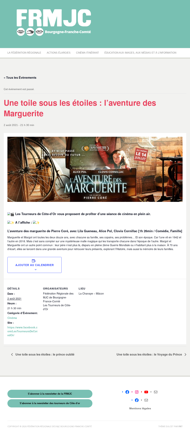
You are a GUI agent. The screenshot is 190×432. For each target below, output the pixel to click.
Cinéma (12, 318)
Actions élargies (59, 52)
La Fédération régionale (24, 52)
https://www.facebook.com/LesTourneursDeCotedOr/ (22, 331)
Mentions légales (140, 408)
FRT (180, 426)
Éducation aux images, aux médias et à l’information (140, 52)
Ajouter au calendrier (34, 265)
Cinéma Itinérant (87, 52)
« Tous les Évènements (20, 77)
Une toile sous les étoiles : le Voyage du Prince (150, 354)
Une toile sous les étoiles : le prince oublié (44, 354)
